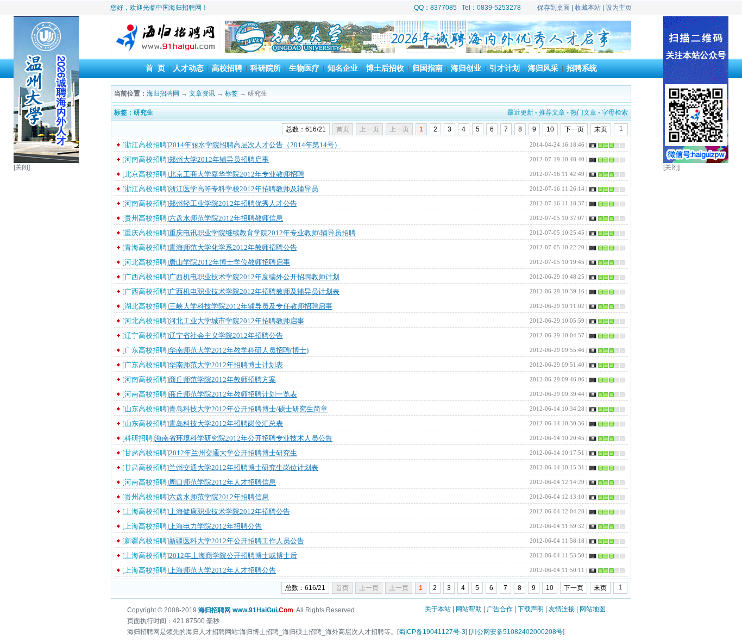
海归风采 (543, 68)
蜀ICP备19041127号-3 (432, 632)
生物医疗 (304, 68)
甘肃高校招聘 (145, 453)
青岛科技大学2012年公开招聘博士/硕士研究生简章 (248, 409)
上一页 (399, 129)
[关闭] (22, 167)
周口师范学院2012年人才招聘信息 (222, 482)
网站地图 (593, 609)
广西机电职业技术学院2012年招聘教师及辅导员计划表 (254, 291)
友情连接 (562, 609)
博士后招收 (385, 68)
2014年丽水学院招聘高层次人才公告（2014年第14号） (255, 145)
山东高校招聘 (145, 409)
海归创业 (466, 68)
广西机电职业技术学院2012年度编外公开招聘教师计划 (254, 277)
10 (550, 129)
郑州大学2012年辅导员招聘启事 (219, 159)
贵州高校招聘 (145, 218)
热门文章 (583, 112)
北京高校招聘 (145, 174)
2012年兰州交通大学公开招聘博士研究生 (233, 453)
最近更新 (520, 112)
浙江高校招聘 (145, 145)
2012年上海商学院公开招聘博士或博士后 (233, 555)
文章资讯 (202, 93)
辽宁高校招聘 (145, 335)
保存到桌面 (553, 7)
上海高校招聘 (145, 511)
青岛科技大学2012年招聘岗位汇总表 (226, 423)
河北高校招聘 (145, 262)
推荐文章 (552, 112)
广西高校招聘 (145, 277)
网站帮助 (469, 609)
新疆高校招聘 (145, 541)
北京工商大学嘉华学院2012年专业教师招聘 (236, 174)
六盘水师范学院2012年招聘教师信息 (226, 218)
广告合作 (500, 609)
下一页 (574, 129)
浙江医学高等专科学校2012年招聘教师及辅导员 (243, 189)
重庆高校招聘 (145, 233)
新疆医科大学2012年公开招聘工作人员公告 (236, 541)
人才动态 (188, 68)
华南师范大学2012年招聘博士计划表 (226, 365)
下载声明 (531, 609)
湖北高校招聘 (145, 306)
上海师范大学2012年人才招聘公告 (222, 570)
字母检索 (615, 112)
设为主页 (619, 7)
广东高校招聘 (145, 350)
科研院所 (265, 68)
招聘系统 (582, 68)
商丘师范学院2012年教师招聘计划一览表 (233, 394)
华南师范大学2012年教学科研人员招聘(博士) (239, 350)
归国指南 (427, 68)
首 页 (155, 68)
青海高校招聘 (145, 247)
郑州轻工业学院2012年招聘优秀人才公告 (233, 203)
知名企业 (343, 68)
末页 (600, 129)
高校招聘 (227, 68)
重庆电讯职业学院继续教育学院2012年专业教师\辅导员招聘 (262, 233)
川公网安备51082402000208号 (516, 632)
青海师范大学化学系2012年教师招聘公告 (233, 247)
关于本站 (438, 609)
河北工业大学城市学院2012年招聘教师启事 (236, 321)
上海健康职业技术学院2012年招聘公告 (229, 511)
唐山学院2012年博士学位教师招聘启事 (229, 262)
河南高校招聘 (145, 159)
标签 (231, 93)
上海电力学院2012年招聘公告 (215, 526)
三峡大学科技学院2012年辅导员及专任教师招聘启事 (250, 306)
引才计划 (504, 68)
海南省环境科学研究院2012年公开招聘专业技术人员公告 (243, 438)
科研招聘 (138, 438)
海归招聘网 (163, 93)
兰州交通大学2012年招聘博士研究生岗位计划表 (243, 467)
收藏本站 (588, 7)
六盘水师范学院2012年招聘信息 (219, 497)
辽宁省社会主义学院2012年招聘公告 (226, 335)
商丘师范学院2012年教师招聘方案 (222, 379)
